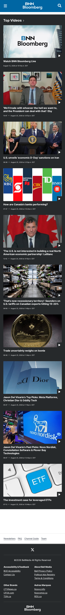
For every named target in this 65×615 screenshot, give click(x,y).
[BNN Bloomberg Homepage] (32, 6)
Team (44, 538)
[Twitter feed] (32, 549)
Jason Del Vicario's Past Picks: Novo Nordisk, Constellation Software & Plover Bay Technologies (29, 450)
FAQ (20, 538)
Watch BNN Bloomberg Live (19, 61)
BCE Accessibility (12, 571)
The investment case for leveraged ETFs (27, 499)
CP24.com (9, 592)
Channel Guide (31, 538)
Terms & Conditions (43, 578)
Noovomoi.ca (40, 592)
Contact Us (9, 574)
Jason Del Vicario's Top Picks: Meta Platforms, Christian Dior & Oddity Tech (30, 399)
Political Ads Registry (44, 574)
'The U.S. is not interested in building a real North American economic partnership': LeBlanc (32, 252)
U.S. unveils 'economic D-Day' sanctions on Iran (31, 157)
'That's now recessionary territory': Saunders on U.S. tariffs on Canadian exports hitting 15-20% (31, 302)
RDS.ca (38, 596)
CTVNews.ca (10, 589)
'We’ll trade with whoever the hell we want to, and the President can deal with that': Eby (30, 109)
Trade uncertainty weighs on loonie (24, 350)
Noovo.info (39, 589)
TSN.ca (7, 596)
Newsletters (9, 538)
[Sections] (5, 6)
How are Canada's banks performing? (25, 204)
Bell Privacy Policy (43, 571)
